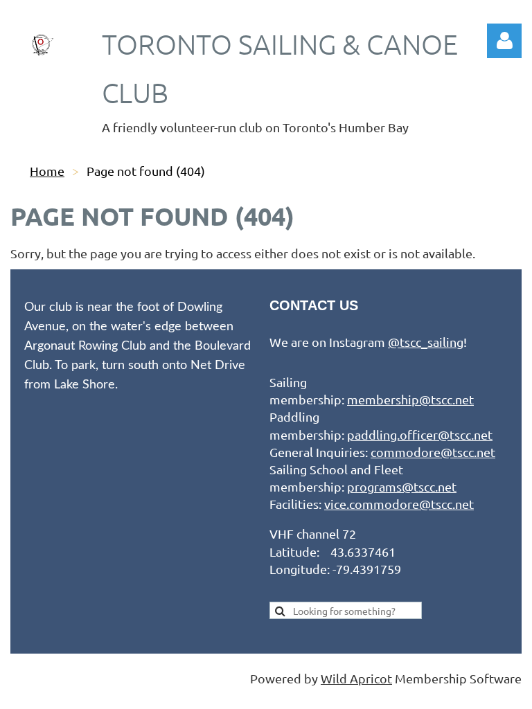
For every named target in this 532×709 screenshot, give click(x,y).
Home (47, 170)
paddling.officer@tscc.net (420, 434)
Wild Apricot (356, 678)
